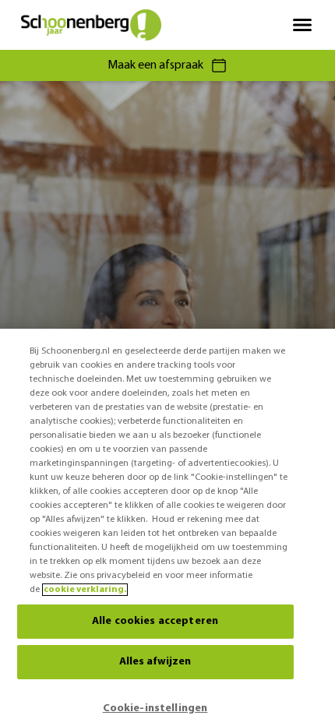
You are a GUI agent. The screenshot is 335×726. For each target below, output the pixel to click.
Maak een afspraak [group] (155, 65)
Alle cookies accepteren (155, 621)
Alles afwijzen (155, 662)
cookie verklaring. (85, 589)
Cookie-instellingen (155, 708)
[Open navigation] (302, 25)
